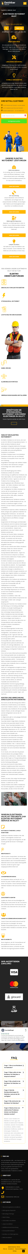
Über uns (19, 28)
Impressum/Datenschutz (20, 1248)
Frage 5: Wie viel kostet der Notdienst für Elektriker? (12, 1102)
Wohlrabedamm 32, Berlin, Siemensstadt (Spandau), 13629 (14, 1188)
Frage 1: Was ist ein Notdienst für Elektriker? (13, 1066)
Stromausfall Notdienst (10, 301)
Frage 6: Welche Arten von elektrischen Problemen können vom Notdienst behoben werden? (12, 1111)
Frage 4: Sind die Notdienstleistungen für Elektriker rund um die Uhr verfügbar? (12, 1093)
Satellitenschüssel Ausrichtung (10, 1227)
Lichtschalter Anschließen (11, 315)
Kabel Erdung (6, 368)
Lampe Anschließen (7, 1224)
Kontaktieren (11, 1248)
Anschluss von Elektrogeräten (12, 287)
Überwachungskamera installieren (11, 1207)
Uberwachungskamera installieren (14, 395)
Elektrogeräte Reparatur (9, 1210)
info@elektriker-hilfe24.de (12, 1197)
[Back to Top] (23, 1251)
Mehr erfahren (14, 186)
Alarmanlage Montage (9, 382)
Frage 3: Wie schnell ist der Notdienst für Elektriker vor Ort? (12, 1083)
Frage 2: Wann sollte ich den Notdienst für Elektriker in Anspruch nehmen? (12, 1074)
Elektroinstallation (7, 1237)
